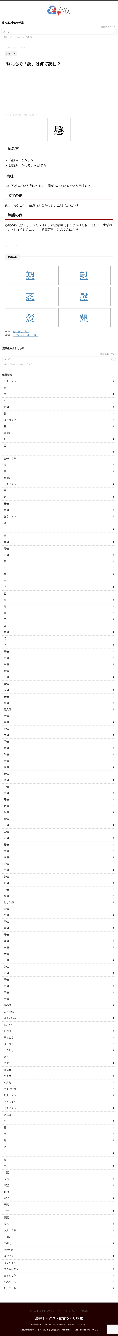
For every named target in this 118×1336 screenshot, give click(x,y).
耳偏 (6, 799)
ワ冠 (6, 1179)
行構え (7, 477)
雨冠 (6, 1198)
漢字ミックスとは (47, 1311)
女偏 (6, 973)
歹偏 (6, 857)
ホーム (33, 1311)
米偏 (6, 889)
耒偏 (6, 863)
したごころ (12, 246)
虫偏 (6, 947)
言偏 (6, 722)
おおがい (9, 1024)
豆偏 (6, 651)
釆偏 (6, 542)
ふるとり (9, 1050)
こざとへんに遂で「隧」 (25, 335)
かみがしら (10, 1282)
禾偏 (6, 741)
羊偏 (6, 928)
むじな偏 (9, 902)
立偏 (6, 715)
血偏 (6, 555)
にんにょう (10, 381)
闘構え (7, 432)
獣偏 (6, 896)
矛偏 (6, 761)
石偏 (6, 838)
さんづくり (10, 1230)
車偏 (6, 908)
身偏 (6, 773)
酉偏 (6, 960)
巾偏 (6, 735)
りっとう (9, 1037)
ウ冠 (6, 1172)
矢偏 (6, 876)
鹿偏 (6, 934)
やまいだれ (10, 1089)
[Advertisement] (59, 90)
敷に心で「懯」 (21, 331)
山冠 (6, 1211)
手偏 (6, 664)
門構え (7, 1243)
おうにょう (10, 516)
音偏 (6, 632)
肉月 (6, 1056)
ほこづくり (10, 420)
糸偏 (6, 728)
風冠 (6, 1217)
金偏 (6, 683)
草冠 (6, 1204)
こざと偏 (9, 1011)
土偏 (6, 953)
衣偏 (6, 767)
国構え (7, 1237)
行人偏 (7, 709)
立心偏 (7, 1005)
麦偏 (6, 510)
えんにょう (10, 1108)
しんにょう (10, 1095)
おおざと (9, 1031)
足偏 (6, 806)
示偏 (6, 986)
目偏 (6, 793)
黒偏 (6, 548)
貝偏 (6, 703)
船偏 (6, 883)
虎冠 (6, 1224)
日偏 (6, 818)
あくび (7, 1076)
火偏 (6, 677)
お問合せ (84, 1311)
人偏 (6, 690)
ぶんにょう (10, 484)
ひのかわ (9, 1249)
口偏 (6, 786)
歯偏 (6, 812)
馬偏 (6, 921)
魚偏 (6, 999)
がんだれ (9, 1082)
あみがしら (10, 1275)
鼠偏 (6, 966)
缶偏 (6, 754)
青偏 (6, 503)
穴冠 (6, 1185)
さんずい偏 (10, 1018)
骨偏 (6, 844)
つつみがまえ (11, 1269)
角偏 (6, 748)
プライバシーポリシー (67, 1311)
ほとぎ (7, 1044)
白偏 (6, 870)
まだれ (7, 1069)
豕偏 (6, 407)
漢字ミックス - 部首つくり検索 (59, 1318)
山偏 (6, 831)
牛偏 (6, 915)
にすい (7, 1063)
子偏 (6, 979)
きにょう (9, 1114)
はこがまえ (10, 1262)
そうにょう (10, 1101)
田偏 (6, 825)
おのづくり (10, 458)
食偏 (6, 696)
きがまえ (9, 1256)
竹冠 (6, 1191)
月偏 (6, 670)
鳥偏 (6, 941)
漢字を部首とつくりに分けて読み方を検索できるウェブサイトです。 (59, 1324)
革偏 (6, 780)
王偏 (6, 992)
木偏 (6, 658)
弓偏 (6, 851)
